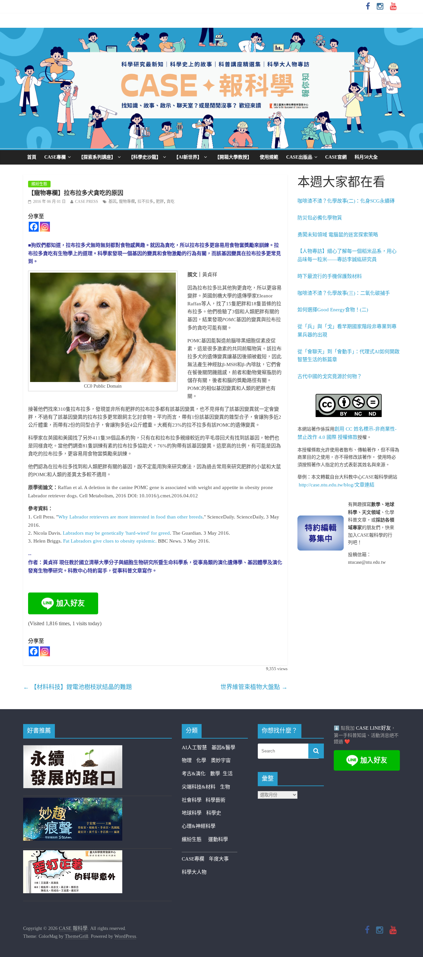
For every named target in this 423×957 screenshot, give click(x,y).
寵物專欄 (127, 201)
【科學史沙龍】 (145, 157)
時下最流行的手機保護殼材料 (329, 276)
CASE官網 (336, 157)
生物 (225, 786)
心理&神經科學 (198, 826)
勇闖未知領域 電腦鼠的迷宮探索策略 (337, 234)
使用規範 (269, 157)
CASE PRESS (86, 201)
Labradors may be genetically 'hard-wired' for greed (116, 533)
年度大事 (219, 858)
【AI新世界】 (188, 157)
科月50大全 (366, 157)
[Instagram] (45, 227)
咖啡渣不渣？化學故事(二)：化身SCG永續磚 (346, 201)
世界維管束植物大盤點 (254, 687)
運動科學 (218, 839)
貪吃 (170, 201)
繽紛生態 (39, 184)
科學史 (213, 813)
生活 (228, 773)
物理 (187, 760)
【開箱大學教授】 (233, 157)
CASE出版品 (299, 157)
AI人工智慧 (194, 747)
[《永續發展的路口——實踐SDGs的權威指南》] (72, 749)
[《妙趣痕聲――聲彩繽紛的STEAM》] (72, 801)
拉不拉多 (145, 201)
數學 (216, 773)
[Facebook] (34, 227)
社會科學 (194, 800)
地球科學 (192, 813)
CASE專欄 (55, 157)
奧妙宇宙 (221, 760)
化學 (201, 760)
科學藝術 (215, 800)
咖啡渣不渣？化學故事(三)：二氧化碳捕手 (343, 293)
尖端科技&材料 (198, 786)
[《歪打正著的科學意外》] (72, 854)
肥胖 (160, 201)
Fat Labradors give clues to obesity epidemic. (110, 541)
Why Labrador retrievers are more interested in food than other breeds (130, 516)
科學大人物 (194, 872)
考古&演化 (194, 773)
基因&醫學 (223, 747)
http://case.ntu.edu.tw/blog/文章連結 (336, 484)
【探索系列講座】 (97, 157)
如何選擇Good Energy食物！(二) (332, 309)
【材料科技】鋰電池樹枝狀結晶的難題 (77, 687)
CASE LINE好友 (373, 728)
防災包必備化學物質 (319, 217)
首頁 (31, 157)
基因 (112, 201)
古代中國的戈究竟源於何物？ (329, 376)
